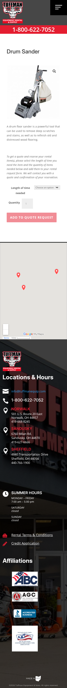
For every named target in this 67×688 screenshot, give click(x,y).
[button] (54, 71)
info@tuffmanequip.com (28, 391)
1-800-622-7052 (33, 29)
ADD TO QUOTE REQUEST (31, 217)
